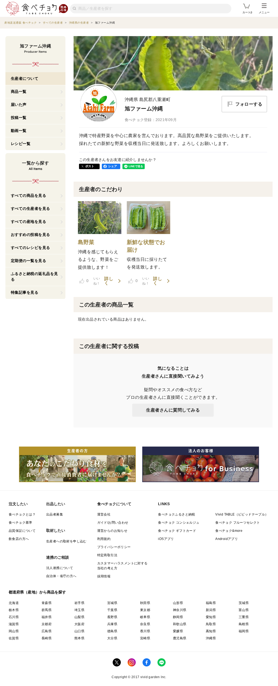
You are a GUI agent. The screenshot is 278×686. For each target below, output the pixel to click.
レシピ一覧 (21, 143)
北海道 (14, 603)
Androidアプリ (226, 539)
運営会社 (104, 514)
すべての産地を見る (28, 221)
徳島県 (112, 631)
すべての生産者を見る (30, 208)
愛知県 (211, 617)
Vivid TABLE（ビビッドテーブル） (241, 514)
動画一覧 (19, 130)
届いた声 (19, 104)
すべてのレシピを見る (30, 247)
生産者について (25, 78)
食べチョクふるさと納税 (176, 514)
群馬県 (47, 610)
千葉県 (112, 610)
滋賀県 (14, 624)
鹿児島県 (180, 638)
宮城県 (112, 603)
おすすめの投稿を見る (30, 234)
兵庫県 (112, 624)
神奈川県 (180, 610)
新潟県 (211, 610)
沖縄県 (211, 638)
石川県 (14, 617)
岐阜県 (145, 617)
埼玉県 (79, 610)
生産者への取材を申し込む (66, 541)
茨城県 (244, 603)
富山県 (244, 610)
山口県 (79, 631)
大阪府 (79, 624)
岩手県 (79, 603)
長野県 (112, 617)
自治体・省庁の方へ (61, 576)
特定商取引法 (107, 555)
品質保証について (22, 531)
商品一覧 (19, 91)
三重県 (244, 617)
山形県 (178, 603)
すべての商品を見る (28, 195)
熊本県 (79, 638)
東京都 (145, 610)
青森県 (47, 603)
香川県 (145, 631)
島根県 (244, 624)
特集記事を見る (25, 292)
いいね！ (93, 281)
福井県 (47, 617)
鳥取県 (211, 624)
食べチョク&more (228, 531)
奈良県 (145, 624)
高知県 (211, 631)
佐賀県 (14, 638)
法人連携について (59, 568)
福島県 (211, 603)
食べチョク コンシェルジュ (178, 522)
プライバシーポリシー (114, 547)
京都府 (47, 624)
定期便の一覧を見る (28, 260)
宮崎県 (145, 638)
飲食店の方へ (19, 539)
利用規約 (104, 539)
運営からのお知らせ (112, 531)
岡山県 (14, 631)
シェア (112, 166)
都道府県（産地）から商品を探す (37, 592)
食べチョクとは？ (22, 514)
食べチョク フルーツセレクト (237, 522)
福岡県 (244, 631)
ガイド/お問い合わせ (112, 522)
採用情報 (104, 576)
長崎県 (47, 638)
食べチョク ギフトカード (177, 531)
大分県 (112, 638)
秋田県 (145, 603)
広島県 (47, 631)
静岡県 (178, 617)
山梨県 (79, 617)
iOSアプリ (166, 539)
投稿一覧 (19, 117)
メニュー (264, 12)
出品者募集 (54, 514)
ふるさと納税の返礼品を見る (34, 276)
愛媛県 (178, 631)
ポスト (89, 166)
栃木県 (14, 610)
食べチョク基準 (20, 522)
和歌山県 (180, 624)
